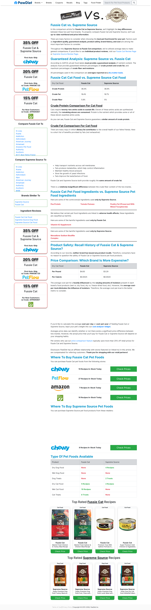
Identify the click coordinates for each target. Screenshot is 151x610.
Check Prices (123, 369)
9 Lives (19, 131)
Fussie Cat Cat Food (23, 217)
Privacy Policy (67, 607)
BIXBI (18, 191)
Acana (18, 133)
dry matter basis (116, 73)
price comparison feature (82, 341)
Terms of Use (56, 607)
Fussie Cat (19, 204)
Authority (20, 149)
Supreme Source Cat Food (26, 222)
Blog (78, 3)
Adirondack (21, 139)
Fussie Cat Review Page (126, 51)
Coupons (59, 3)
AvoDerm (20, 152)
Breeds (49, 3)
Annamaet (20, 144)
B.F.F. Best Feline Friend (25, 155)
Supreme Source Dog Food (26, 220)
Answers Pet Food (23, 147)
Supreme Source (22, 202)
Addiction (20, 136)
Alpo (18, 177)
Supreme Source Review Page (65, 54)
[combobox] (117, 3)
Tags (85, 3)
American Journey (23, 141)
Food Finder (96, 3)
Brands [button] (38, 3)
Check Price (60, 551)
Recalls (69, 3)
